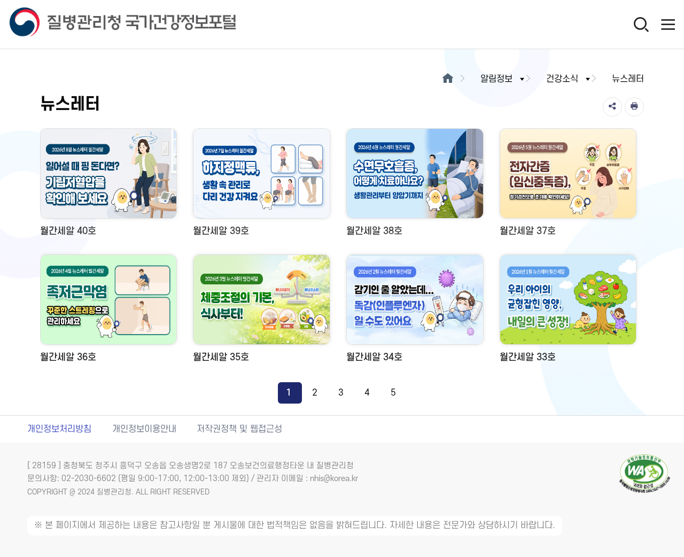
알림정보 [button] (496, 79)
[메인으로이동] (447, 79)
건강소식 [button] (562, 79)
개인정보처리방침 (59, 429)
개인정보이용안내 (144, 429)
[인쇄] (634, 107)
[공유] (612, 107)
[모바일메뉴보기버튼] (668, 24)
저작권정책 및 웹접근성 (239, 429)
